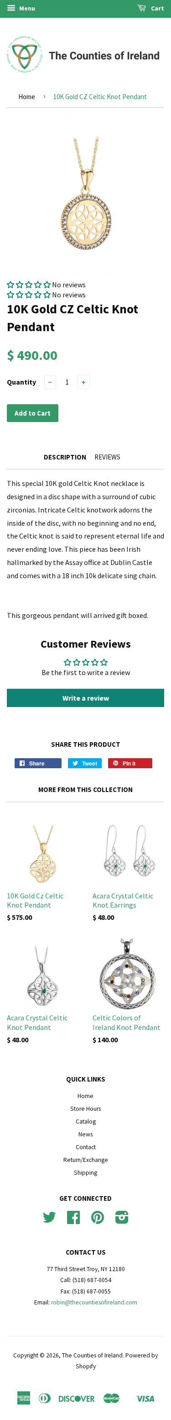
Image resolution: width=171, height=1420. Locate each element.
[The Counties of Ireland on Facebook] (73, 1221)
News (85, 1134)
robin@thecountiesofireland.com (94, 1302)
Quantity (21, 381)
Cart (157, 8)
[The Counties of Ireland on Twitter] (49, 1221)
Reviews (107, 457)
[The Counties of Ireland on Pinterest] (97, 1221)
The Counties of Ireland (92, 1355)
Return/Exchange (85, 1160)
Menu (26, 8)
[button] (29, 284)
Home (26, 96)
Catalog (86, 1121)
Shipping (85, 1173)
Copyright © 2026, (37, 1355)
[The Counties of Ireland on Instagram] (122, 1221)
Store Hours (85, 1109)
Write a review (85, 697)
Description (65, 457)
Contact (86, 1147)
